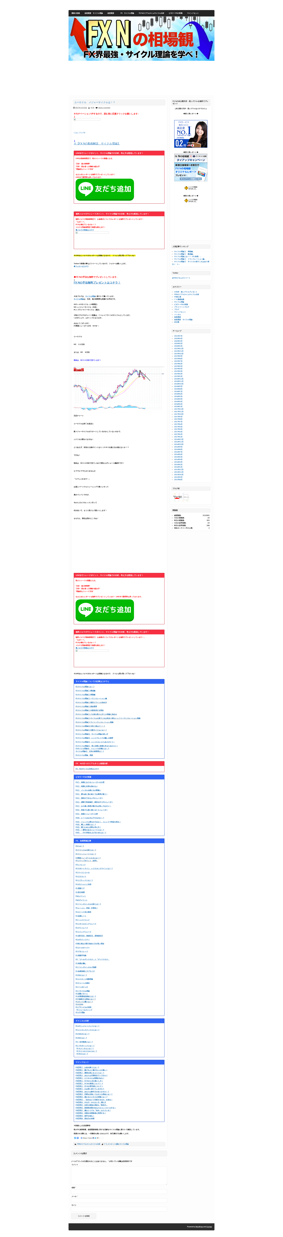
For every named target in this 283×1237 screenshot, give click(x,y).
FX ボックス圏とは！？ (84, 1002)
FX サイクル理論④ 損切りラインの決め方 (91, 702)
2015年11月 (179, 472)
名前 (74, 1187)
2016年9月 (178, 447)
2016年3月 (178, 462)
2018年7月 (178, 391)
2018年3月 (178, 401)
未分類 (176, 322)
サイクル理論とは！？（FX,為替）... (187, 256)
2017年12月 (179, 409)
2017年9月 (178, 417)
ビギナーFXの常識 (175, 13)
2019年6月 (178, 364)
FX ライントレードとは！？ (86, 854)
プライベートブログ (181, 307)
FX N (92, 108)
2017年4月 (178, 429)
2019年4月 (178, 369)
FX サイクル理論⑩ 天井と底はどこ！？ (90, 726)
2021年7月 (178, 336)
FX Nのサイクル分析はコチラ (87, 769)
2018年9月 (178, 386)
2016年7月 (178, 452)
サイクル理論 (124, 1144)
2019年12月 (179, 348)
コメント (75, 1164)
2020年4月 (178, 338)
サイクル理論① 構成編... (184, 254)
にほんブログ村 (79, 133)
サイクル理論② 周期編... (184, 251)
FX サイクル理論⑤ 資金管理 (86, 706)
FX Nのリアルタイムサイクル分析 (151, 13)
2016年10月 (179, 444)
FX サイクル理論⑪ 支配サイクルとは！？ (91, 730)
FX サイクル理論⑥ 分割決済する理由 (90, 710)
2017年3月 (178, 432)
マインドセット (193, 13)
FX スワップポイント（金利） (87, 861)
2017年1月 (178, 437)
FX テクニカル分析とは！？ (86, 850)
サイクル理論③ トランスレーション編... (190, 259)
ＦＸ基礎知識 (179, 299)
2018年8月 (178, 389)
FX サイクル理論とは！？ (85, 687)
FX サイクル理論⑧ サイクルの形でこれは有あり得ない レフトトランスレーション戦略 (108, 718)
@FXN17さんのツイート (181, 278)
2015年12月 (179, 469)
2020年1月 (178, 346)
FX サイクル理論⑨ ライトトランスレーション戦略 (95, 722)
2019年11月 (179, 351)
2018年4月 (178, 399)
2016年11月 (179, 442)
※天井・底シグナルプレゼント (185, 292)
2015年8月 (178, 479)
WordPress (199, 1227)
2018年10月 (179, 384)
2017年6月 (178, 424)
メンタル (177, 314)
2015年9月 (178, 477)
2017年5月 (178, 427)
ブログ (176, 309)
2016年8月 (178, 449)
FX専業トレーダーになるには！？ (88, 858)
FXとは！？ (80, 846)
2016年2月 (178, 464)
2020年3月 (178, 341)
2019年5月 (178, 366)
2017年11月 (179, 411)
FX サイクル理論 (126, 13)
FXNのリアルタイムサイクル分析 (88, 1144)
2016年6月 (178, 454)
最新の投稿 (76, 13)
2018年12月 (179, 379)
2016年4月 (178, 459)
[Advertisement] (141, 79)
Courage (209, 1227)
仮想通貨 (110, 13)
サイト (74, 1205)
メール (75, 1196)
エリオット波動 (113, 1144)
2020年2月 (178, 343)
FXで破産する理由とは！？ (86, 999)
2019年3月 (178, 371)
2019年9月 (178, 356)
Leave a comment (104, 108)
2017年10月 (179, 414)
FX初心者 (177, 297)
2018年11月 (179, 381)
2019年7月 (178, 361)
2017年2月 (178, 434)
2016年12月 (179, 439)
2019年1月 (178, 376)
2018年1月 (178, 406)
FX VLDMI (79, 1004)
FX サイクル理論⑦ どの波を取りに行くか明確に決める (96, 714)
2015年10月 (179, 474)
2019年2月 (178, 374)
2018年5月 (178, 396)
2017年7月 (178, 422)
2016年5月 (178, 457)
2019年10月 (179, 354)
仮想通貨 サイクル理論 (94, 13)
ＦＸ (105, 1144)
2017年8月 (178, 419)
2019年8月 (178, 359)
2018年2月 (178, 404)
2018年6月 (178, 394)
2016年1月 (178, 467)
